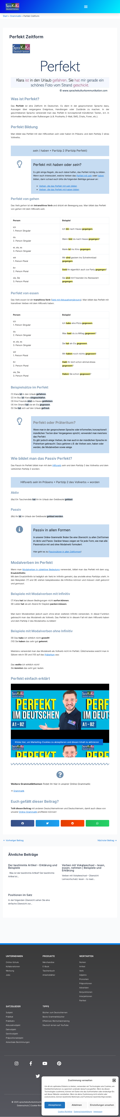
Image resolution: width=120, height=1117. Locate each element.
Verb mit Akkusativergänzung (66, 299)
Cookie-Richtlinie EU (40, 1105)
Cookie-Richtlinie (65, 1111)
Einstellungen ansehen (102, 1105)
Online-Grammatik (28, 812)
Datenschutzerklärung (83, 1111)
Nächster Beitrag (107, 840)
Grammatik (18, 791)
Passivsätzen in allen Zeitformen (65, 551)
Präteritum (50, 654)
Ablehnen (77, 1105)
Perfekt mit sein (84, 175)
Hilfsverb (56, 465)
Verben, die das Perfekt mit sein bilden (58, 186)
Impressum (98, 1111)
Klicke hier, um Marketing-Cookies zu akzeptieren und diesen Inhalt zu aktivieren (57, 742)
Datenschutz (23, 1105)
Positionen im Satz (20, 894)
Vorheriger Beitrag (13, 840)
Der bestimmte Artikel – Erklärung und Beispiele (32, 866)
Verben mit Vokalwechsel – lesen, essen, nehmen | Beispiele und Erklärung (83, 867)
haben (101, 175)
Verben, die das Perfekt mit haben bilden (59, 189)
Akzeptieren (54, 1105)
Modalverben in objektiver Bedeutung (41, 569)
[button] (114, 1080)
